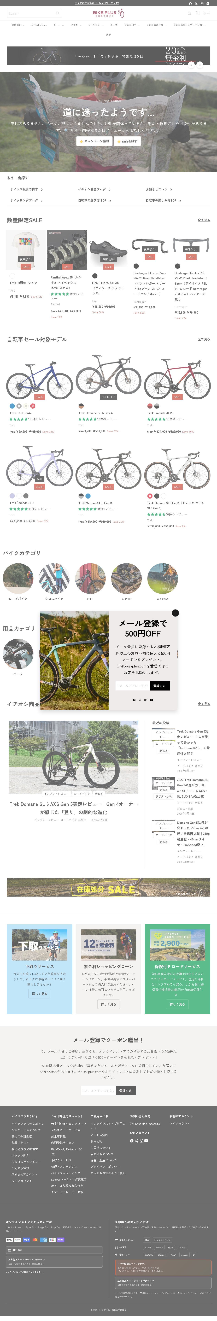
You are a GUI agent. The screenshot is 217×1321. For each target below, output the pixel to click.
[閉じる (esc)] (175, 613)
